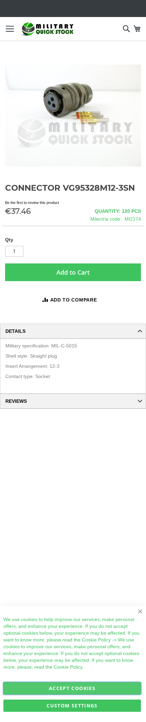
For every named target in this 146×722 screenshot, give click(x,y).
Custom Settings (72, 705)
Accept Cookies (72, 688)
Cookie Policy (96, 639)
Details (15, 331)
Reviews (16, 401)
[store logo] (47, 29)
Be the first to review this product (32, 203)
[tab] (73, 331)
